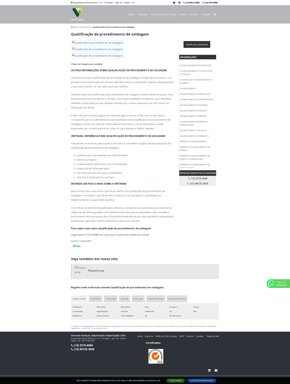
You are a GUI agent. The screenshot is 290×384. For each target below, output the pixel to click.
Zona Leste (138, 299)
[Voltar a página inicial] (77, 14)
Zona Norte (95, 299)
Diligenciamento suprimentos (194, 136)
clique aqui (109, 234)
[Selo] (155, 356)
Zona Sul (124, 299)
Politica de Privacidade (202, 380)
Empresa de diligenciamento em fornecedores (195, 166)
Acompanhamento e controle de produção (196, 73)
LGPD (183, 14)
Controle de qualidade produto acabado (196, 81)
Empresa (143, 14)
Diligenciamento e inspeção (193, 116)
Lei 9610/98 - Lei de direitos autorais (94, 328)
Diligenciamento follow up (193, 130)
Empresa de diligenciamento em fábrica (195, 149)
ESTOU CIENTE (176, 380)
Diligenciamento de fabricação (195, 94)
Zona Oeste (111, 299)
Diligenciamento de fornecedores (196, 99)
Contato (206, 14)
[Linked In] (179, 2)
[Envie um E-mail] (174, 2)
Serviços (194, 14)
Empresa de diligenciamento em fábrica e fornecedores (195, 157)
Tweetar (76, 245)
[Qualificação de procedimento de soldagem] (97, 42)
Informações (188, 57)
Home (131, 14)
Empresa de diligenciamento (193, 141)
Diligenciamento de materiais (194, 105)
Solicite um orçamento (197, 44)
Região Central (79, 299)
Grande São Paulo (155, 299)
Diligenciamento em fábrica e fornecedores (194, 123)
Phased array (96, 270)
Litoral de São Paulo (177, 299)
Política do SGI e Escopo (163, 14)
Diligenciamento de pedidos (193, 110)
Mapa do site (213, 336)
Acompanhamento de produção (196, 65)
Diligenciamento (188, 88)
